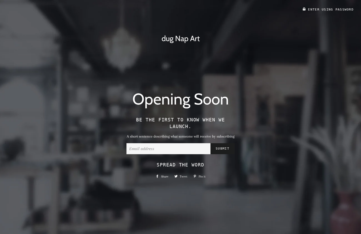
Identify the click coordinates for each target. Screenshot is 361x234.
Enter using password (330, 9)
